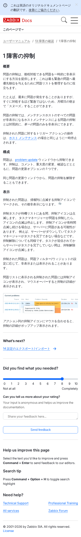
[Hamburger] (74, 20)
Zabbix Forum (58, 511)
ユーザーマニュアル (16, 41)
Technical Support (15, 503)
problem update (26, 160)
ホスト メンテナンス (23, 138)
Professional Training (63, 503)
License (8, 531)
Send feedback (41, 429)
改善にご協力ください (44, 10)
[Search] (64, 20)
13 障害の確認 (44, 41)
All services (11, 511)
